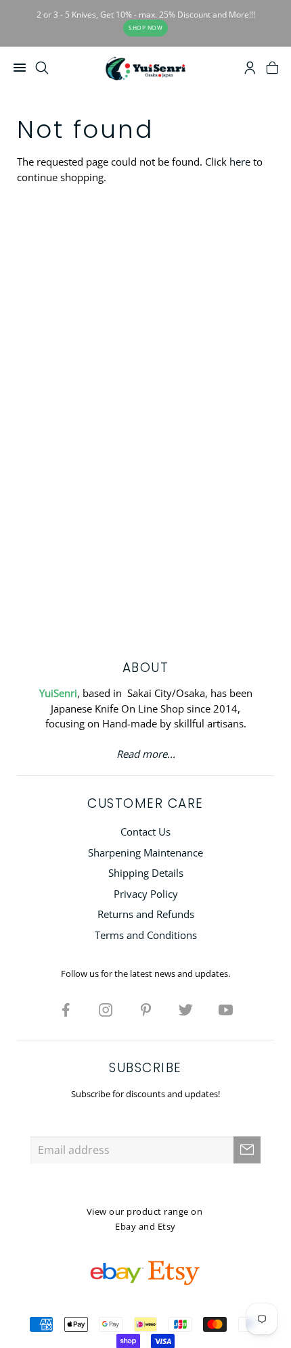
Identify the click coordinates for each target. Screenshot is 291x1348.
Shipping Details (145, 873)
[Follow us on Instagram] (105, 1009)
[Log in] (250, 69)
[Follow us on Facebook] (65, 1009)
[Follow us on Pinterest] (145, 1009)
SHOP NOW (145, 27)
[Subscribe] (247, 1149)
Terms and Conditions (146, 935)
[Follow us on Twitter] (185, 1009)
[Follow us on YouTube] (225, 1009)
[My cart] (272, 69)
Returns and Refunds (145, 914)
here (239, 161)
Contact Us (145, 831)
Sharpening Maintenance (145, 852)
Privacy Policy (146, 893)
